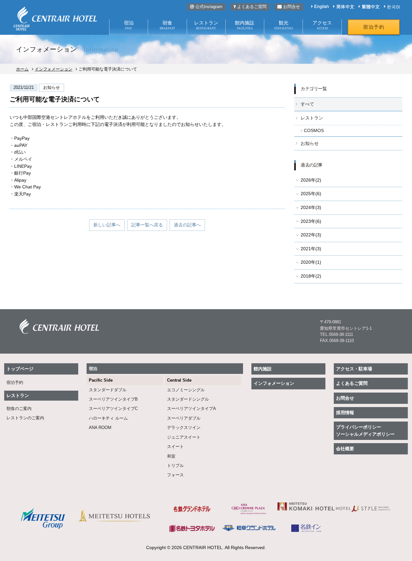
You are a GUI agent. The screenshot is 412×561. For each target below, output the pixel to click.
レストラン (206, 25)
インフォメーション (53, 69)
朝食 (167, 25)
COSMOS (314, 130)
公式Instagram (208, 6)
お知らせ (310, 143)
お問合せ (291, 6)
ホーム (22, 69)
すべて (307, 104)
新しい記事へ (106, 224)
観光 (283, 25)
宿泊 (129, 25)
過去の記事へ (187, 224)
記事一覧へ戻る (147, 224)
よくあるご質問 (252, 6)
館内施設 (244, 25)
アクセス (322, 25)
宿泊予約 (373, 27)
